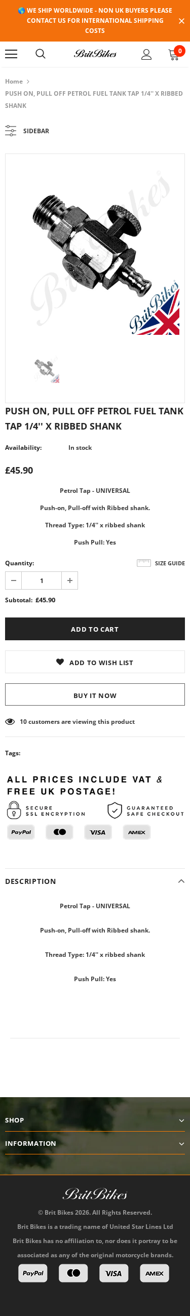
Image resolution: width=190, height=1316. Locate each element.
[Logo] (95, 53)
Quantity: (19, 563)
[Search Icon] (40, 54)
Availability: (23, 447)
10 (23, 721)
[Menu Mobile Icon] (11, 54)
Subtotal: (18, 600)
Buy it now (95, 695)
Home (14, 81)
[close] (181, 22)
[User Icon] (146, 54)
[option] (95, 247)
